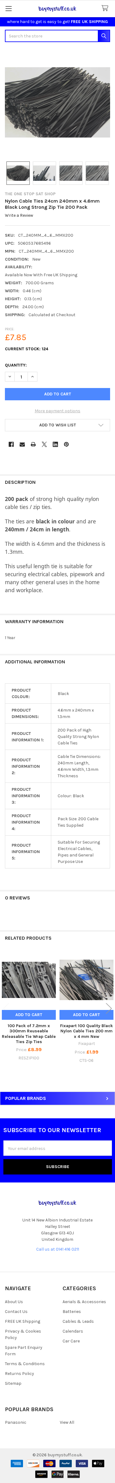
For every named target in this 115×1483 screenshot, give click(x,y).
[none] (57, 102)
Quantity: (16, 365)
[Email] (22, 444)
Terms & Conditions (25, 1363)
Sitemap (13, 1383)
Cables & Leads (78, 1321)
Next (109, 1008)
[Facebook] (11, 444)
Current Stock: (26, 348)
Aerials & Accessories (84, 1301)
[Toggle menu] (8, 8)
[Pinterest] (66, 444)
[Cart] (106, 8)
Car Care (71, 1341)
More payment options (57, 410)
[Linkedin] (55, 444)
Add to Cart (28, 1014)
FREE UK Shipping (22, 1321)
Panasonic (15, 1422)
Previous (6, 1008)
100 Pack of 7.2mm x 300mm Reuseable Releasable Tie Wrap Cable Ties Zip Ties (29, 1034)
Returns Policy (19, 1373)
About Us (14, 1301)
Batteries (72, 1311)
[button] (57, 425)
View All (67, 1422)
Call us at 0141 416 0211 (57, 1249)
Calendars (73, 1331)
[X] (44, 444)
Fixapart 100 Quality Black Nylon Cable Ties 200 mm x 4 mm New (86, 1031)
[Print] (33, 444)
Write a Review (19, 215)
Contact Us (16, 1311)
